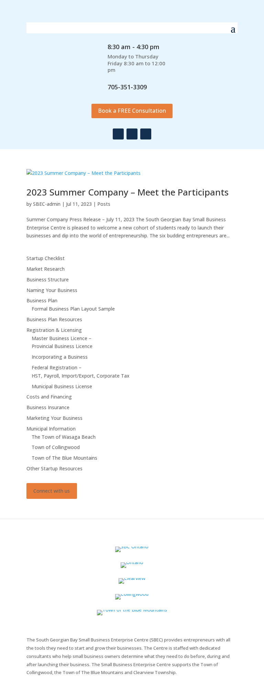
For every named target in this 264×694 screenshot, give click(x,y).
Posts (103, 204)
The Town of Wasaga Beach (64, 437)
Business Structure (47, 279)
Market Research (45, 269)
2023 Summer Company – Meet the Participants (127, 192)
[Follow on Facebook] (118, 133)
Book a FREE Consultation (132, 110)
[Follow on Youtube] (145, 133)
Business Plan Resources (54, 319)
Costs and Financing (49, 396)
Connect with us (51, 491)
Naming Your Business (51, 290)
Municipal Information (51, 428)
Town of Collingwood (56, 447)
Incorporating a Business (60, 357)
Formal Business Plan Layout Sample (73, 308)
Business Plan (41, 300)
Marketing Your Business (54, 418)
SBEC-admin (46, 204)
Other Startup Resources (54, 468)
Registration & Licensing (54, 330)
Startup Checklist (45, 258)
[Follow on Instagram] (132, 133)
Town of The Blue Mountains (64, 458)
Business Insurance (47, 407)
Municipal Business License (62, 386)
